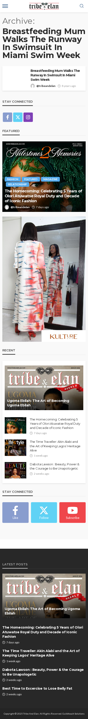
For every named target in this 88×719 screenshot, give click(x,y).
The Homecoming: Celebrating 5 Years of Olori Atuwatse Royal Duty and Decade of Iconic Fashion (43, 196)
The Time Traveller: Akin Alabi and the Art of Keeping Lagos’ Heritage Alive (55, 446)
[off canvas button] (5, 6)
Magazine (50, 179)
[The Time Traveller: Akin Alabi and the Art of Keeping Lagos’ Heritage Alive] (15, 447)
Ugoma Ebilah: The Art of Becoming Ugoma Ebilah (38, 403)
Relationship (17, 184)
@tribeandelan (45, 86)
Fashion (12, 179)
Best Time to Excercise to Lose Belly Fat (37, 688)
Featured (31, 179)
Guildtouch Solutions (73, 713)
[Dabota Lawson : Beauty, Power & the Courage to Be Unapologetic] (15, 470)
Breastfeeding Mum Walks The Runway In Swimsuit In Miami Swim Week (55, 75)
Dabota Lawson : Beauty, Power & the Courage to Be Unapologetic (54, 466)
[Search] (82, 6)
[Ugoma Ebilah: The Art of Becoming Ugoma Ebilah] (44, 387)
